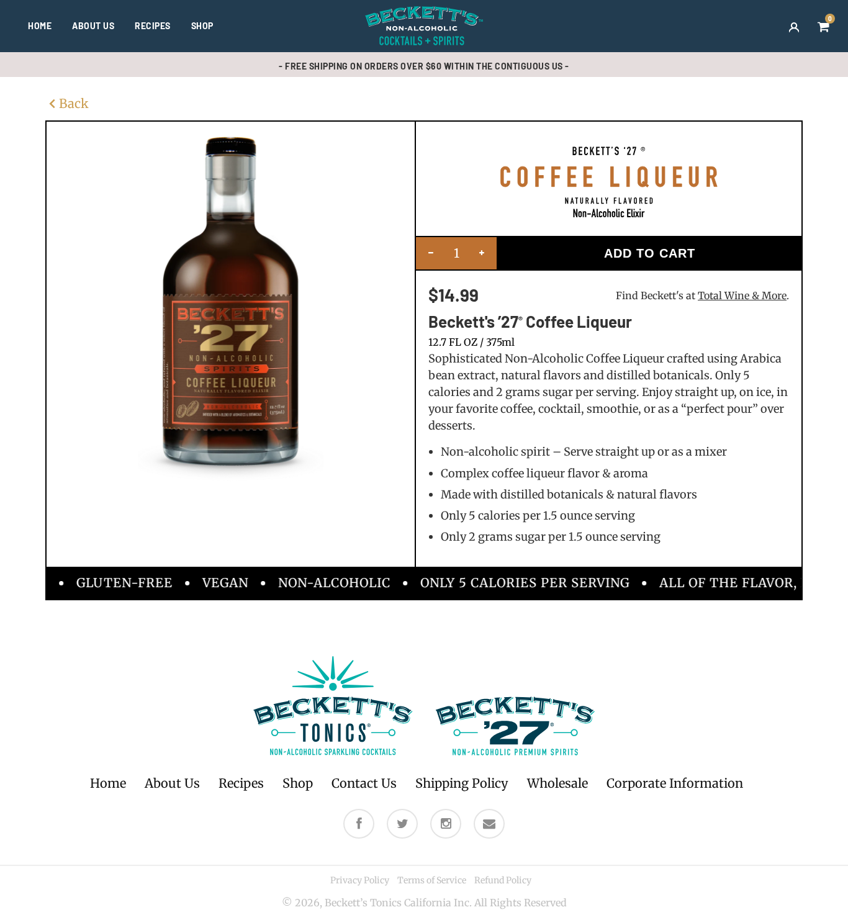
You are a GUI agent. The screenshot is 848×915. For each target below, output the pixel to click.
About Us (93, 25)
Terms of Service (431, 880)
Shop (202, 25)
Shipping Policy (461, 783)
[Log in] (794, 26)
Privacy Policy (359, 880)
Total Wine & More (742, 295)
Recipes (153, 25)
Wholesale (557, 783)
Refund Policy (502, 880)
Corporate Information (675, 783)
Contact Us (364, 783)
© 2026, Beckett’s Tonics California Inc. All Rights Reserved (424, 902)
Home (40, 25)
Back (74, 103)
